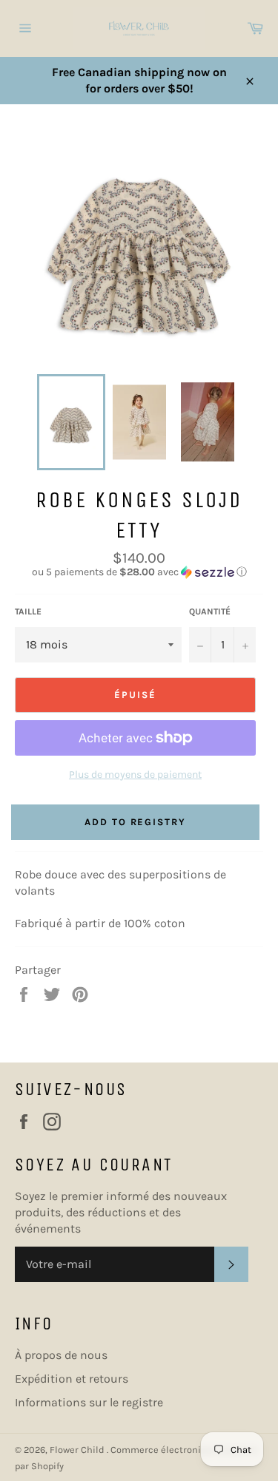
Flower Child (78, 1449)
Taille (28, 611)
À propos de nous (61, 1355)
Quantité (210, 611)
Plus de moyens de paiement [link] (135, 774)
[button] (139, 572)
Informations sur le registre (89, 1402)
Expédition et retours (71, 1379)
